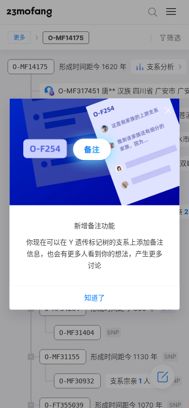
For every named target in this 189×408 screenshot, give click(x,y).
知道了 (94, 297)
